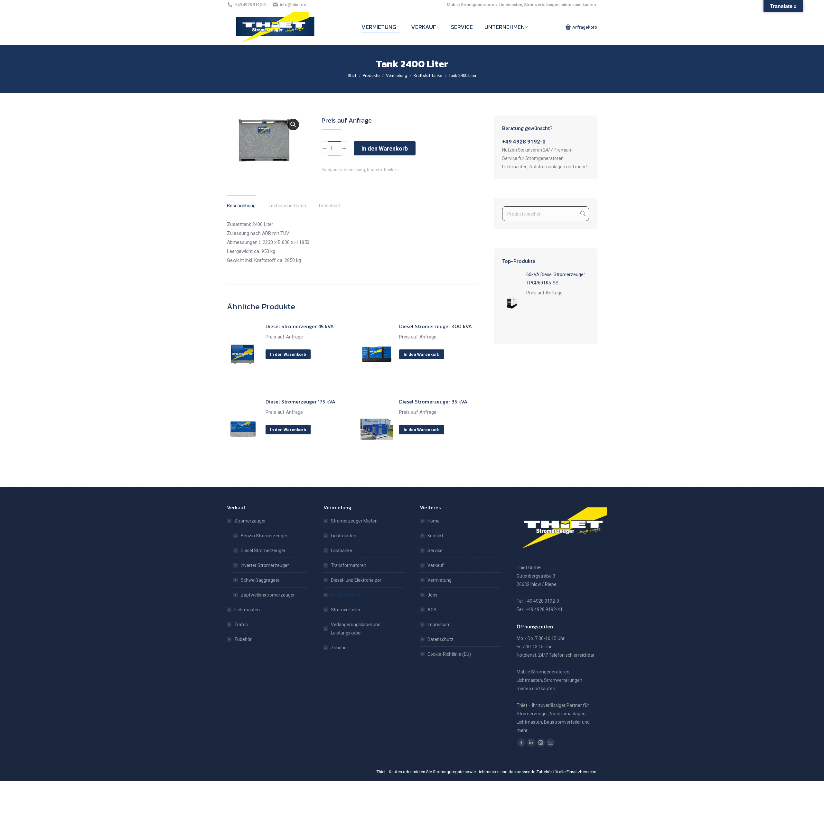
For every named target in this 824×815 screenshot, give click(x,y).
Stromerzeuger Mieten (354, 520)
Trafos (241, 624)
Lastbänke (341, 550)
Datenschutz (440, 639)
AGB (431, 609)
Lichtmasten (247, 609)
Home (433, 520)
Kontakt (435, 535)
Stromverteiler (345, 609)
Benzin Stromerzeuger (264, 535)
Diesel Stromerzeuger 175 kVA (300, 401)
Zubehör (243, 639)
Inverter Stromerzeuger (265, 565)
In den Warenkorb (384, 148)
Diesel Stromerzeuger (263, 550)
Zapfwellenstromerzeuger (268, 594)
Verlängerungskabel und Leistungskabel (355, 628)
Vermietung (354, 169)
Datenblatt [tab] (330, 205)
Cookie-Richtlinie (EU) (449, 654)
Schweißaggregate (260, 580)
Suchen (582, 213)
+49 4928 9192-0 (250, 4)
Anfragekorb (584, 27)
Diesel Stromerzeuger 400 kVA (435, 326)
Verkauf (435, 565)
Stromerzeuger (250, 520)
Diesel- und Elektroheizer (356, 580)
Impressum (439, 624)
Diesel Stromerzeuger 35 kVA (433, 401)
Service (435, 550)
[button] (293, 124)
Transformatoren (348, 565)
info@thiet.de (293, 4)
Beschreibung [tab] (241, 205)
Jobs (432, 594)
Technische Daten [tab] (287, 205)
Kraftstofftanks (381, 169)
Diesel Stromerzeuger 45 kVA (300, 326)
